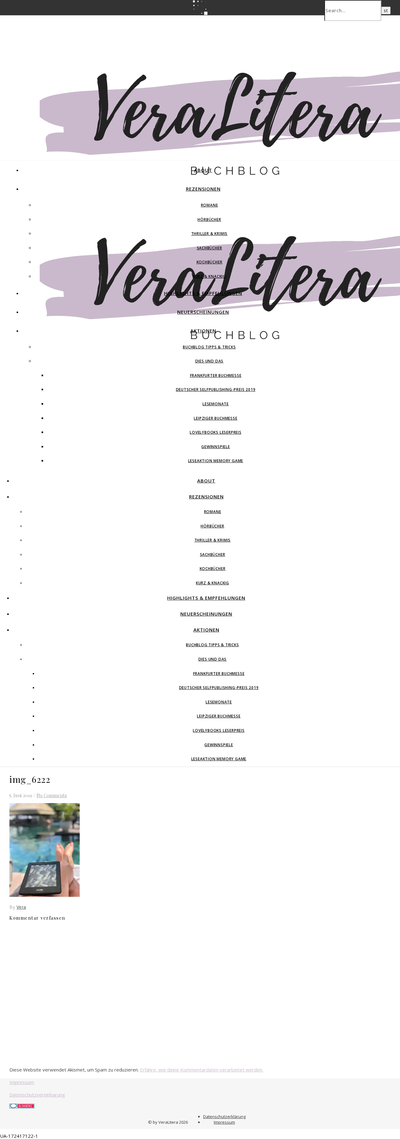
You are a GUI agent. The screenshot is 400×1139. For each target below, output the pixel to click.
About (203, 170)
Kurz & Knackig (209, 276)
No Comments (52, 795)
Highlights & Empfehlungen (203, 293)
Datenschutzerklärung (224, 1116)
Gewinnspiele (215, 446)
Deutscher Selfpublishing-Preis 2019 (216, 389)
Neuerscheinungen (203, 312)
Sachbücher (209, 248)
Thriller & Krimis (209, 233)
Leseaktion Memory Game (215, 460)
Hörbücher (209, 219)
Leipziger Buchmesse (215, 418)
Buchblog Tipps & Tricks (209, 347)
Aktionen (203, 330)
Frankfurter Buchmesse (216, 375)
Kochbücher (209, 262)
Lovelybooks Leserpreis (216, 432)
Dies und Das (209, 361)
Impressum (21, 1082)
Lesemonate (215, 404)
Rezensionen (203, 189)
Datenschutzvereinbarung (37, 1095)
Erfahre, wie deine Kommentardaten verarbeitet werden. (201, 1070)
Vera (21, 907)
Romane (209, 205)
